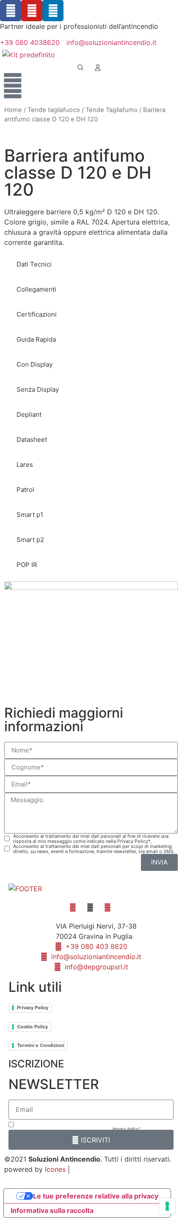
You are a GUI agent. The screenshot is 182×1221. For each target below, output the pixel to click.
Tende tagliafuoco (54, 110)
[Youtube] (31, 10)
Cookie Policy (32, 1027)
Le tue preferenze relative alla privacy (95, 1196)
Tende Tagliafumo (111, 110)
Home (13, 110)
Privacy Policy (32, 1007)
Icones (55, 1169)
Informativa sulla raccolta (52, 1210)
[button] (33, 264)
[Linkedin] (52, 10)
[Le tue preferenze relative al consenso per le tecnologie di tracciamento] (167, 1206)
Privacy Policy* (126, 1128)
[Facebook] (10, 10)
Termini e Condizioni (40, 1045)
